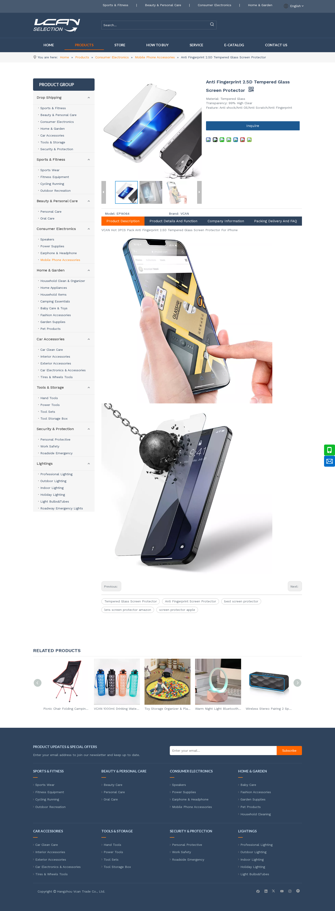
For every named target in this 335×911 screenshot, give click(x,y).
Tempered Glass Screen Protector (130, 601)
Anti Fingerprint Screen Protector (190, 601)
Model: (110, 213)
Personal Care (51, 211)
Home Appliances (53, 287)
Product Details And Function (173, 221)
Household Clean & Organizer (62, 281)
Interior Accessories (55, 356)
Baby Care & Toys (53, 308)
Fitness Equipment (54, 177)
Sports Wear (49, 170)
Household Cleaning (255, 814)
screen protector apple (177, 610)
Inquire (252, 126)
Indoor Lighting (52, 488)
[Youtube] (282, 891)
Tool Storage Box (53, 418)
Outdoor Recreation (55, 190)
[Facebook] (258, 891)
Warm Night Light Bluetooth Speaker (218, 708)
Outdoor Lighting (53, 481)
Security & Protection (56, 149)
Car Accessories (52, 135)
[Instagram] (290, 891)
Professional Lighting (56, 474)
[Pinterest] (298, 891)
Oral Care (47, 218)
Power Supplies (52, 246)
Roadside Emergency (56, 453)
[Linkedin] (266, 891)
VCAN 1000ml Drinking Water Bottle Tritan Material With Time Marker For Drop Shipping (117, 708)
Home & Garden (260, 5)
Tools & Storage (52, 142)
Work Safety (49, 446)
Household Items (53, 294)
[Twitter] (274, 891)
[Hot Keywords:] (212, 25)
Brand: (174, 213)
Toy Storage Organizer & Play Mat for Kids (167, 708)
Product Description (122, 221)
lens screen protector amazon (127, 610)
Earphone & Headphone (58, 253)
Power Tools (50, 405)
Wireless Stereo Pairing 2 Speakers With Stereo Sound (269, 708)
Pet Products (50, 328)
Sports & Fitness (115, 5)
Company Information (226, 221)
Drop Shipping (49, 97)
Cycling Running (52, 184)
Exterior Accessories (55, 363)
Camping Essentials (55, 301)
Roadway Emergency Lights (61, 508)
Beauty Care (113, 785)
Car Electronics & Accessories (63, 370)
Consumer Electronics (214, 5)
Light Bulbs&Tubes (54, 501)
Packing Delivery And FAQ (275, 221)
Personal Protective (55, 439)
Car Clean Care (51, 349)
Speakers (47, 239)
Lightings (45, 463)
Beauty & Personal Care (163, 5)
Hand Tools (49, 398)
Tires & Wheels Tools (56, 377)
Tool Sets (47, 411)
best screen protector (241, 601)
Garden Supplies (52, 322)
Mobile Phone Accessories (60, 260)
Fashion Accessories (55, 315)
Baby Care (248, 785)
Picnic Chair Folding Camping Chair (66, 708)
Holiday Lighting (52, 494)
